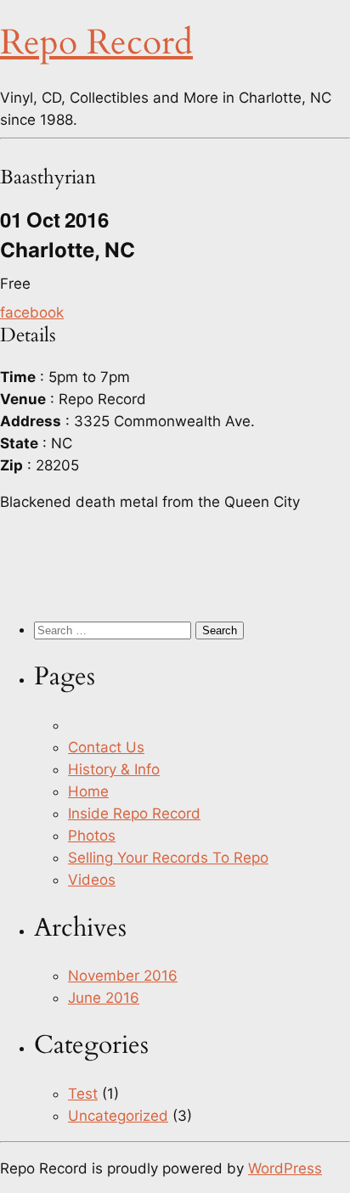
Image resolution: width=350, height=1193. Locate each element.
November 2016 (123, 975)
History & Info (114, 769)
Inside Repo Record (134, 813)
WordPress (285, 1168)
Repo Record (96, 43)
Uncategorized (118, 1115)
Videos (92, 879)
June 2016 (103, 997)
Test (83, 1093)
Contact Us (106, 747)
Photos (92, 835)
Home (88, 791)
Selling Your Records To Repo (168, 857)
